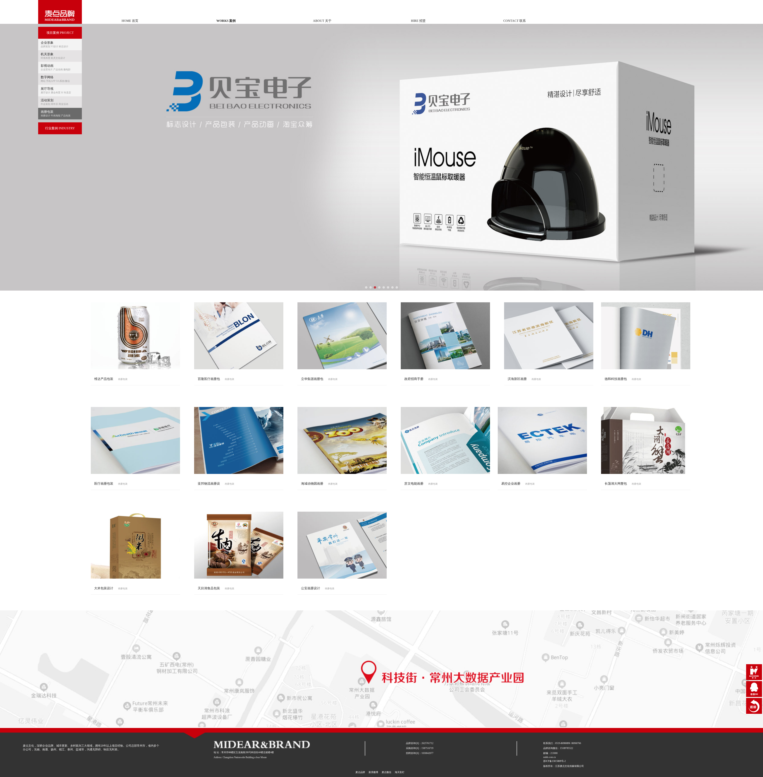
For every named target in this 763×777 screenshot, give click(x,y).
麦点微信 (386, 772)
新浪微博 (373, 772)
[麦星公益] (754, 672)
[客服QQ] (754, 689)
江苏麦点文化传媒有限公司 (569, 766)
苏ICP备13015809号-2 (554, 761)
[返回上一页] (754, 706)
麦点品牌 (360, 772)
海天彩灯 (399, 772)
